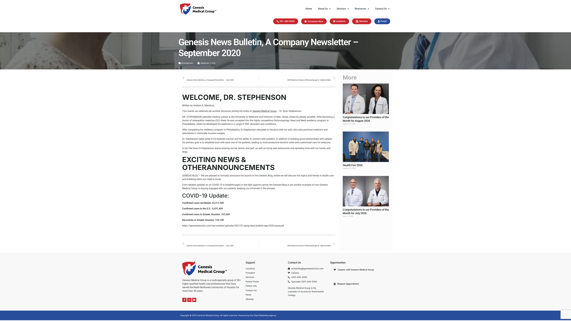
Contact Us (381, 8)
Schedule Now (315, 21)
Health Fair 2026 (353, 165)
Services (341, 8)
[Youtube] (194, 300)
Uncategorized (187, 63)
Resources (360, 8)
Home (309, 8)
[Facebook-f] (184, 300)
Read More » (348, 129)
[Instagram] (189, 300)
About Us (323, 8)
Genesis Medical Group (264, 111)
